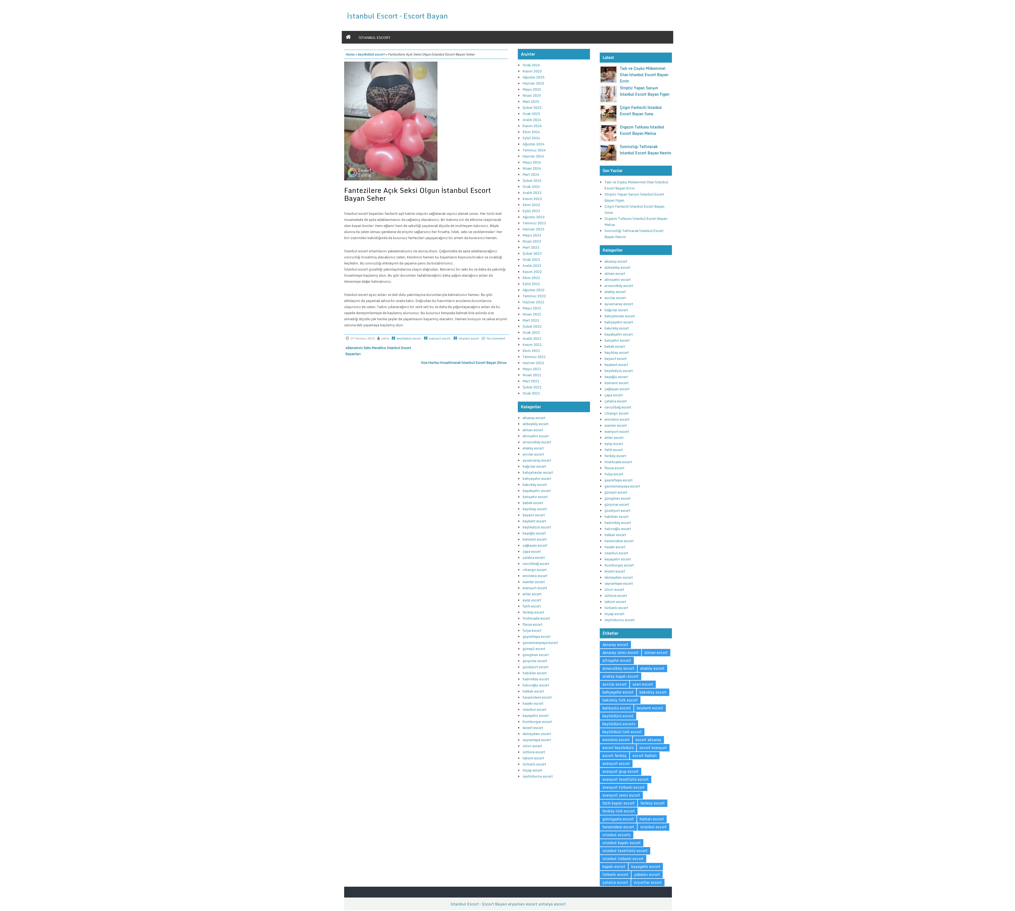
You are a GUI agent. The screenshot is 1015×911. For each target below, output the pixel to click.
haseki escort (533, 703)
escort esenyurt (653, 748)
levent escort (533, 728)
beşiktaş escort (535, 509)
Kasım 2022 (532, 272)
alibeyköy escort (535, 424)
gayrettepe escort (537, 636)
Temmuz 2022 (534, 296)
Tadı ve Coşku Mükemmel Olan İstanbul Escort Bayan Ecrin (644, 74)
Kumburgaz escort (537, 721)
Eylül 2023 (531, 211)
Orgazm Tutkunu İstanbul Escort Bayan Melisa (642, 130)
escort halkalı (645, 755)
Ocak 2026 (531, 65)
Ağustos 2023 (534, 217)
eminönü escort (535, 576)
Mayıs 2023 (532, 235)
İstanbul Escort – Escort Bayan (397, 16)
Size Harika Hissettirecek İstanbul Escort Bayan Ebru (463, 362)
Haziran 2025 (533, 83)
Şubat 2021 (532, 387)
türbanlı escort (534, 764)
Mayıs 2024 (532, 162)
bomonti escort (535, 539)
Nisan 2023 (532, 241)
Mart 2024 (531, 174)
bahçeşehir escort (537, 478)
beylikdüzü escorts (618, 724)
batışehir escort (535, 497)
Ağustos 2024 (534, 144)
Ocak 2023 (531, 259)
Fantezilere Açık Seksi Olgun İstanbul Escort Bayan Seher (417, 194)
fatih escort (532, 606)
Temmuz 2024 (534, 150)
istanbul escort (374, 37)
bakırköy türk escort (620, 700)
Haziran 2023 (533, 229)
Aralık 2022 (532, 265)
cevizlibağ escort (536, 563)
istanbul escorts (616, 835)
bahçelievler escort (538, 472)
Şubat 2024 (532, 180)
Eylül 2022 (531, 284)
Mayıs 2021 (532, 369)
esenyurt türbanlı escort (623, 787)
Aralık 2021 (532, 338)
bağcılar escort (534, 466)
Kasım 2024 (532, 126)
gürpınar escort (535, 661)
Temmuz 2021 (534, 357)
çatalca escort (534, 557)
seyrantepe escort (537, 740)
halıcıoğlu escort (536, 685)
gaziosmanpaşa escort (540, 642)
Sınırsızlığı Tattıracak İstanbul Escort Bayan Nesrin (645, 149)
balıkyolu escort (616, 708)
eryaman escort (522, 904)
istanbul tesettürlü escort (625, 851)
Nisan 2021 (532, 375)
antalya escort (552, 904)
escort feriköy (614, 755)
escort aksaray (648, 740)
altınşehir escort (536, 436)
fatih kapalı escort (618, 803)
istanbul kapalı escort (621, 843)
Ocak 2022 (531, 332)
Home (349, 54)
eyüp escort (532, 600)
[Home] (348, 37)
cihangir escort (535, 570)
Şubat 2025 (532, 107)
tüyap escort (532, 770)
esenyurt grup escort (620, 771)
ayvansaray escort (537, 460)
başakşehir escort (537, 491)
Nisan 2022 (532, 314)
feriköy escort (533, 612)
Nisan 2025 (532, 95)
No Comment (496, 338)
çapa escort (532, 551)
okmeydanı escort (537, 734)
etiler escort (532, 594)
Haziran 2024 (533, 156)
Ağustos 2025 (534, 77)
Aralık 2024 (532, 120)
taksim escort (533, 758)
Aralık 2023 (532, 193)
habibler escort (535, 673)
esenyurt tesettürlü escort (625, 779)
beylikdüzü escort (371, 54)
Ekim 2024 (531, 132)
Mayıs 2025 (532, 89)
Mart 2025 (531, 101)
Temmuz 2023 (534, 223)
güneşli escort (534, 649)
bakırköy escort (535, 484)
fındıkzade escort (536, 618)
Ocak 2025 (531, 114)
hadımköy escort (536, 679)
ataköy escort (533, 448)
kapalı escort (613, 866)
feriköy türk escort (618, 811)
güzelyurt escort (535, 667)
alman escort (533, 430)
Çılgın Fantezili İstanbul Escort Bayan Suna (641, 110)
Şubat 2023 (532, 253)
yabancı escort (647, 874)
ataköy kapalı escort (620, 676)
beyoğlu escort (534, 533)
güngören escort (536, 655)
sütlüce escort (534, 752)
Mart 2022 (531, 320)
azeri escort (643, 684)
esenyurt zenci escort (621, 795)
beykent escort (534, 521)
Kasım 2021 (532, 344)
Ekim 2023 (531, 205)
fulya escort (532, 630)
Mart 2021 (531, 381)
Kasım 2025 (532, 71)
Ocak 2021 (531, 393)
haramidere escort (537, 697)
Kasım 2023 (532, 199)
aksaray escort (534, 418)
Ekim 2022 (531, 278)
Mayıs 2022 (532, 308)
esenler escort (534, 582)
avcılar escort (533, 454)
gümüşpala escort (618, 819)
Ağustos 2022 (534, 290)
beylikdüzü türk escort (622, 732)
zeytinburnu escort (538, 776)
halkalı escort (533, 691)
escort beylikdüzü (618, 748)
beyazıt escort (534, 515)
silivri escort (532, 746)
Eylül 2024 (531, 138)
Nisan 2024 (532, 168)
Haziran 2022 (533, 302)
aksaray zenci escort (620, 652)
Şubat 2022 (532, 326)
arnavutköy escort (537, 442)
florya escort (532, 624)
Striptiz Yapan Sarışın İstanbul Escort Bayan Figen (644, 91)
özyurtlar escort (648, 882)
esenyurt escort (439, 338)
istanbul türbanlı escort (623, 859)
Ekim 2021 (531, 351)
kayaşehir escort (536, 715)
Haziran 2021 (533, 363)
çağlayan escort (535, 545)
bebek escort (533, 503)
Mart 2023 (531, 247)
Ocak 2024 (531, 186)
